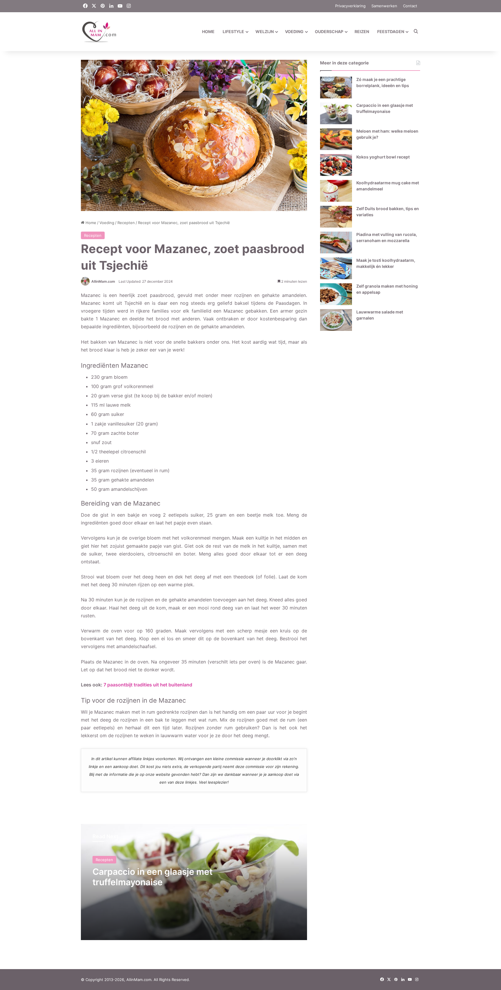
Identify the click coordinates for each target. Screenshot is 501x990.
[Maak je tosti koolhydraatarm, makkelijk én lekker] (336, 268)
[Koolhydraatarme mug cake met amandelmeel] (336, 191)
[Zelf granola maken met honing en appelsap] (336, 294)
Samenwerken (384, 5)
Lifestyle (233, 31)
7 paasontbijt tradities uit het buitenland (148, 685)
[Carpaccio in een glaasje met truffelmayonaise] (336, 113)
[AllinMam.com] (99, 32)
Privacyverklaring (350, 5)
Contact (410, 5)
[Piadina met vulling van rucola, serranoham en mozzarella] (336, 242)
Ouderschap (329, 31)
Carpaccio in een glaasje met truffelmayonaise (152, 876)
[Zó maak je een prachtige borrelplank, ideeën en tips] (336, 87)
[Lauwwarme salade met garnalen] (336, 320)
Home (208, 31)
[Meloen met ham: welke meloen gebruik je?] (336, 139)
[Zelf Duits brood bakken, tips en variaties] (336, 217)
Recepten (126, 222)
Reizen (362, 31)
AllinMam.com (103, 281)
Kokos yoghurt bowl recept (383, 156)
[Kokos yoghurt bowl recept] (336, 165)
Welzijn (264, 31)
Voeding (294, 31)
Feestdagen (390, 31)
